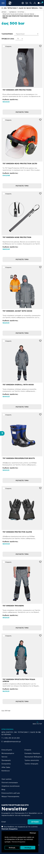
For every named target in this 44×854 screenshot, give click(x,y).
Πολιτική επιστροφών (10, 782)
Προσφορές (6, 760)
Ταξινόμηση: (7, 34)
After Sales (6, 767)
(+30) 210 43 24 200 (11, 738)
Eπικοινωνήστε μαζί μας (11, 793)
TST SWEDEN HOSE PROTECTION (17, 237)
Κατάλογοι (6, 771)
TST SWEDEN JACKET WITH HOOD (17, 311)
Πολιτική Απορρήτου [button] (18, 842)
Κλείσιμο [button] (33, 833)
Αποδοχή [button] (28, 847)
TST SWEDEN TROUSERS (13, 606)
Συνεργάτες (6, 764)
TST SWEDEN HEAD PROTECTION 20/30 (20, 163)
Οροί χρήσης (7, 779)
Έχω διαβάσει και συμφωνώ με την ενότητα (19, 828)
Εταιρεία (28, 750)
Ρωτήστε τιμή (22, 112)
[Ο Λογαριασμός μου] (34, 3)
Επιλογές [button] (12, 847)
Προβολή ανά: (8, 39)
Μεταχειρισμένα (8, 753)
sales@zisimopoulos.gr (12, 741)
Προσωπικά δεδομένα (33, 757)
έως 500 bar (6, 710)
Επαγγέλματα (7, 750)
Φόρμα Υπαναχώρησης (10, 796)
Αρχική (4, 12)
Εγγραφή (35, 822)
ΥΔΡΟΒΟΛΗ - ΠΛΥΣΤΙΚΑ (16, 12)
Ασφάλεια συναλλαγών (11, 786)
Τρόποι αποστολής (32, 760)
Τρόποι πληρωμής (31, 764)
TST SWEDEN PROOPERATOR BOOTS (19, 458)
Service (4, 757)
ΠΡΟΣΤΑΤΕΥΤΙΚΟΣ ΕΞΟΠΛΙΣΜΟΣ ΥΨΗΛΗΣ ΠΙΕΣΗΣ (18, 14)
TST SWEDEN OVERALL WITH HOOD (18, 384)
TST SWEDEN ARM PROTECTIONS (17, 90)
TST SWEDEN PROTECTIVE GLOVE (17, 532)
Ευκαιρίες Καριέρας (32, 753)
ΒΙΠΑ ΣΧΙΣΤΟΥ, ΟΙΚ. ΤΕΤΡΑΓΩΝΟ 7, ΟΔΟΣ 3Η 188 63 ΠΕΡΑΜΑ (21, 733)
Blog (3, 789)
